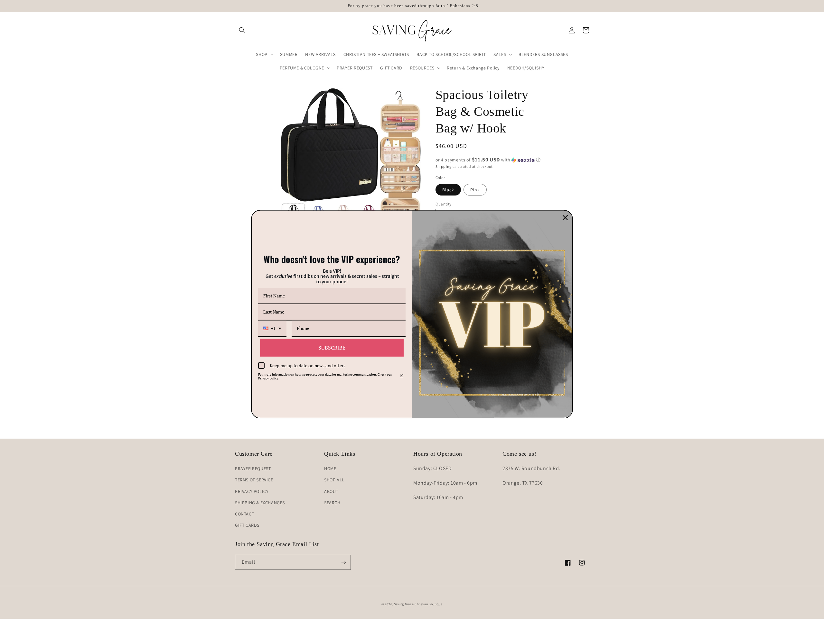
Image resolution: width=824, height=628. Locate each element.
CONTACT (244, 514)
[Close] (565, 217)
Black (448, 190)
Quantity (443, 204)
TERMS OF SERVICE (254, 480)
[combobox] (272, 329)
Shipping (443, 166)
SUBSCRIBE (331, 347)
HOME (330, 468)
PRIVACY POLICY (251, 491)
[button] (242, 30)
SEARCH (332, 502)
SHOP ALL (334, 480)
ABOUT (331, 491)
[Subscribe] (343, 562)
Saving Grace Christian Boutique (418, 604)
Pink (475, 190)
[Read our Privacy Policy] (402, 375)
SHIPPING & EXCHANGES (260, 502)
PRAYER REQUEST (253, 468)
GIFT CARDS (247, 525)
